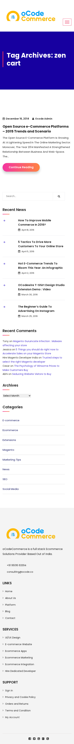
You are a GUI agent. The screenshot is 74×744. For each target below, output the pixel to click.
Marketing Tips (12, 459)
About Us (10, 598)
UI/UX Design (12, 637)
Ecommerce (10, 430)
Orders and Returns (16, 704)
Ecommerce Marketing (19, 657)
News (6, 469)
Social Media (11, 489)
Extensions (9, 440)
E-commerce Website (18, 644)
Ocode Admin (43, 118)
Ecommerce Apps (16, 651)
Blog (7, 611)
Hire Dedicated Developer (20, 671)
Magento (8, 450)
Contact (10, 618)
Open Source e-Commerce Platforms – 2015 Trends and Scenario (36, 129)
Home (8, 591)
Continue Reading (21, 167)
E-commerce (11, 420)
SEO (5, 479)
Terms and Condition (18, 710)
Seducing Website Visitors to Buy (31, 374)
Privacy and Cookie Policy (20, 697)
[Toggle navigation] (67, 22)
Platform (10, 605)
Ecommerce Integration (19, 664)
